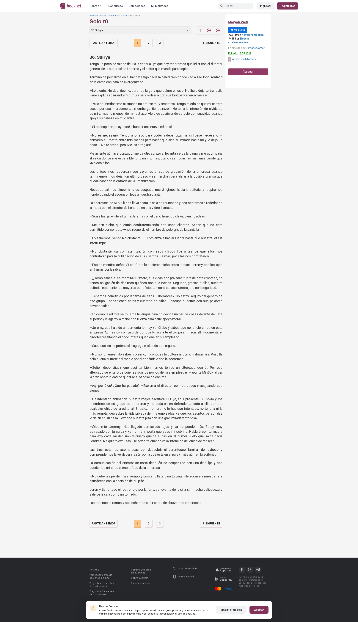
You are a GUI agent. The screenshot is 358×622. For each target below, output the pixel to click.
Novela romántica (109, 15)
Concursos (115, 6)
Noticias (94, 569)
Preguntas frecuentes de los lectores (102, 584)
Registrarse (287, 6)
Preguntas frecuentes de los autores (102, 593)
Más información (231, 609)
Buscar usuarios (140, 583)
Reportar (248, 71)
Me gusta (239, 29)
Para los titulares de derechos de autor (101, 576)
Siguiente (212, 43)
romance (251, 47)
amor (261, 47)
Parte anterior (104, 43)
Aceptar (259, 609)
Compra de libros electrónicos (141, 571)
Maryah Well (238, 22)
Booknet (94, 15)
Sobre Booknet (139, 577)
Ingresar (265, 6)
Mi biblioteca (159, 6)
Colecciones (137, 6)
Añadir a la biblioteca (244, 59)
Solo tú (124, 15)
